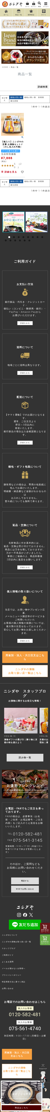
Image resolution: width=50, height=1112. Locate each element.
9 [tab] (6, 237)
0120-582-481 (27, 834)
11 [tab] (15, 237)
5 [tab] (28, 234)
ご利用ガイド (8, 955)
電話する (25, 881)
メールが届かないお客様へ (13, 968)
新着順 (41, 97)
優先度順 (14, 101)
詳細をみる (25, 323)
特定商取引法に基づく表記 (13, 982)
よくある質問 (8, 962)
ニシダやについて (10, 935)
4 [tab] (23, 234)
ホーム (6, 14)
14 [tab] (29, 237)
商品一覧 (18, 14)
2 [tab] (14, 234)
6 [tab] (33, 234)
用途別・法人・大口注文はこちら (25, 657)
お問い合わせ (8, 988)
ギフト (43, 14)
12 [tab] (20, 237)
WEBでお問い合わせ (25, 889)
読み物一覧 (25, 757)
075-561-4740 (25, 1028)
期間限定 (31, 14)
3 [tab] (19, 234)
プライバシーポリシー (11, 975)
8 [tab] (42, 234)
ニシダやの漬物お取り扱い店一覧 (16, 942)
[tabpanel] (13, 222)
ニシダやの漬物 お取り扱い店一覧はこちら (25, 671)
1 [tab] (9, 234)
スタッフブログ (9, 948)
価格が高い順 (30, 97)
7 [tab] (38, 234)
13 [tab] (25, 237)
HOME (5, 67)
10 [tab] (11, 237)
